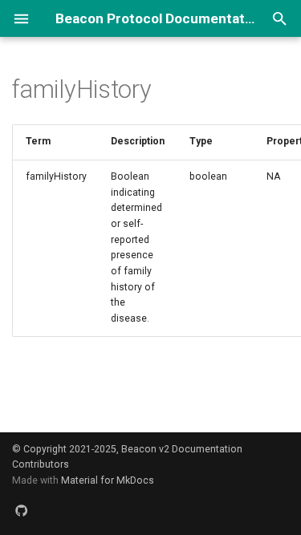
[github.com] (22, 510)
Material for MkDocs (107, 480)
